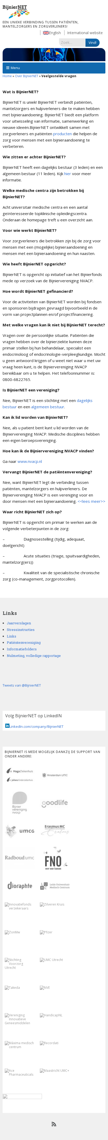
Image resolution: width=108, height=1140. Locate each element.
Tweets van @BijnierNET (22, 685)
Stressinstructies (21, 629)
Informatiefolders (22, 649)
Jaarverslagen (19, 623)
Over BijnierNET (26, 76)
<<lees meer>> (91, 501)
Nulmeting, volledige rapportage (34, 655)
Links (11, 636)
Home (7, 76)
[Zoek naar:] (72, 42)
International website (85, 32)
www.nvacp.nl (30, 461)
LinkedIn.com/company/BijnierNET (36, 726)
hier (67, 173)
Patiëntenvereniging (24, 642)
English (55, 32)
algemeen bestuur (47, 406)
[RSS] (54, 1124)
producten (62, 133)
